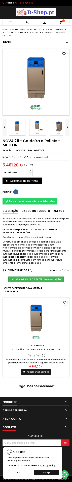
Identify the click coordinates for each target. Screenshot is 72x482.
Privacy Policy (48, 465)
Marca (32, 150)
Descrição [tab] (10, 211)
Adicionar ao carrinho (21, 181)
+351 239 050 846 (24, 2)
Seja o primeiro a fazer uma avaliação (38, 279)
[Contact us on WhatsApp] (64, 474)
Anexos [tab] (58, 211)
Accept (46, 472)
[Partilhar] (15, 191)
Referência (9, 150)
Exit (19, 472)
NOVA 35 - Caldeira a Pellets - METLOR (36, 349)
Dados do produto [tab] (36, 211)
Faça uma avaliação (37, 157)
